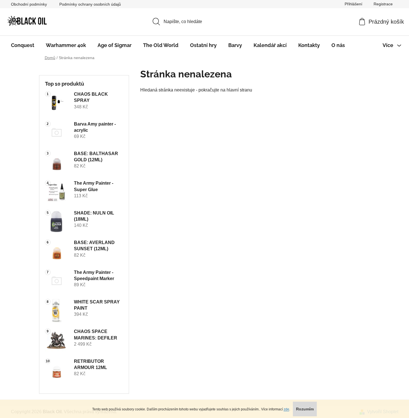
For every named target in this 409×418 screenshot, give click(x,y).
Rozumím (305, 409)
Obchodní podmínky (29, 4)
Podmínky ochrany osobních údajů (90, 4)
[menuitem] (22, 45)
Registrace (383, 4)
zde (286, 409)
